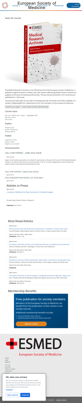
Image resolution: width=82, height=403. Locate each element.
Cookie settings (61, 400)
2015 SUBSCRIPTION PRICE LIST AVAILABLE (24, 178)
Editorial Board (10, 132)
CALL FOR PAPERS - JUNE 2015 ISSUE (23, 153)
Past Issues (8, 119)
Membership (59, 6)
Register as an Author (12, 144)
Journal (28, 6)
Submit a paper (10, 369)
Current (7, 365)
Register (7, 362)
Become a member (31, 324)
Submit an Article (11, 140)
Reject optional (12, 395)
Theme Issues (9, 128)
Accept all (25, 395)
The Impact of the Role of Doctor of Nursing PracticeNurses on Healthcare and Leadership (39, 244)
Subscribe (8, 371)
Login (7, 360)
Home (7, 358)
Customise (9, 390)
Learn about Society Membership (35, 107)
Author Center (43, 6)
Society (16, 6)
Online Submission (76, 5)
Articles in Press (10, 117)
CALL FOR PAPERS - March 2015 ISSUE (21, 172)
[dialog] (24, 387)
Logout (7, 373)
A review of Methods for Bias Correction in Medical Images (29, 192)
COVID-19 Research (11, 130)
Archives (8, 367)
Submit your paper (13, 107)
